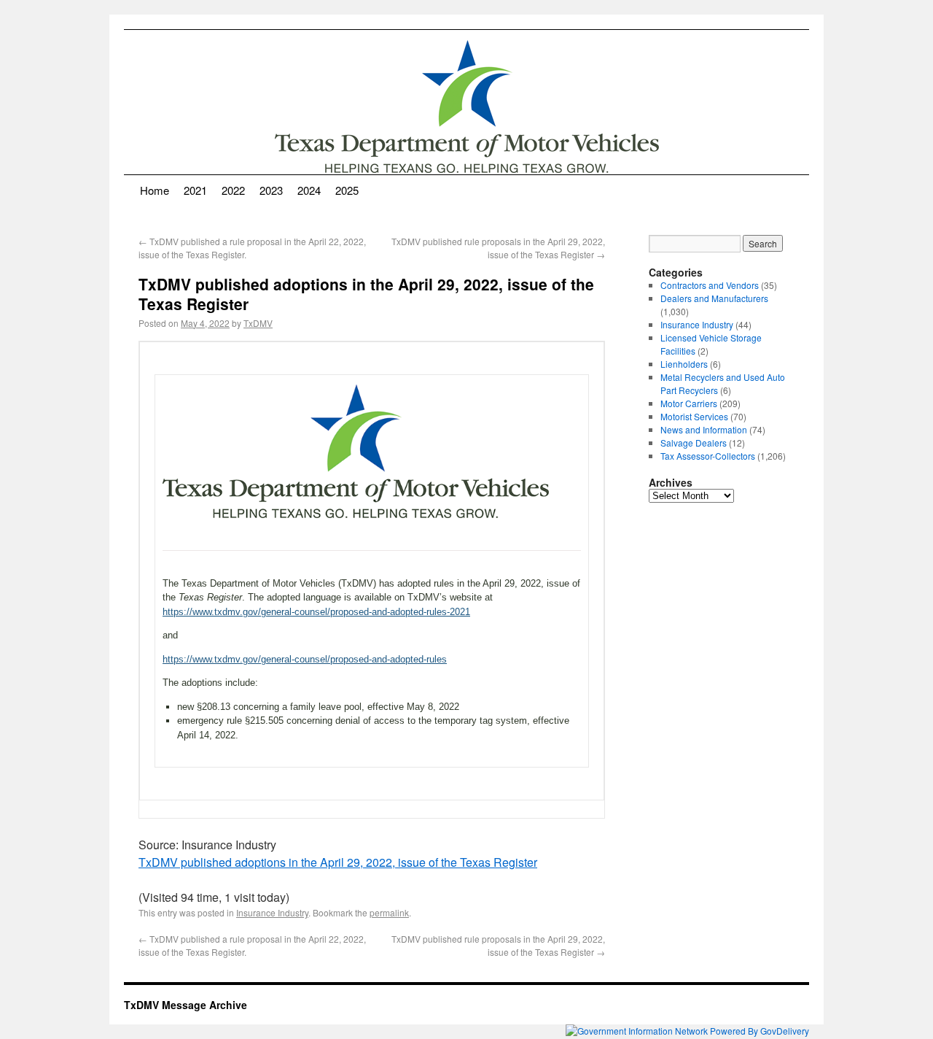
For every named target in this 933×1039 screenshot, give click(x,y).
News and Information (703, 429)
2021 (195, 190)
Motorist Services (694, 416)
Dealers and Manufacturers (714, 298)
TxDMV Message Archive (185, 1004)
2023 (271, 190)
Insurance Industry (272, 912)
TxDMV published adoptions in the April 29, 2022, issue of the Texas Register (337, 862)
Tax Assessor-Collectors (707, 455)
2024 (309, 190)
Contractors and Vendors (709, 285)
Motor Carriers (688, 403)
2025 (347, 190)
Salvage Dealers (693, 442)
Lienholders (684, 364)
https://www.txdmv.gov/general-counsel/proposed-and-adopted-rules (305, 659)
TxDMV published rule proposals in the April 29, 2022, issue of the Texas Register (498, 247)
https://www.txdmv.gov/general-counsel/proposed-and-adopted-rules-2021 (316, 611)
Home (154, 190)
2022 (233, 190)
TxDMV (258, 323)
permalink (389, 912)
